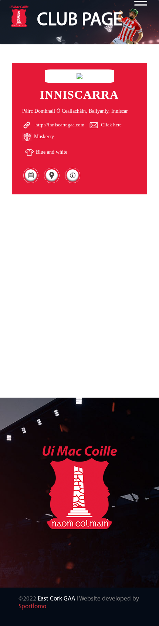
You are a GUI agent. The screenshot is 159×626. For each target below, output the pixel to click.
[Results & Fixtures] (31, 182)
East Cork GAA (56, 599)
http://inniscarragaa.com (59, 124)
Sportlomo (32, 606)
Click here (111, 124)
